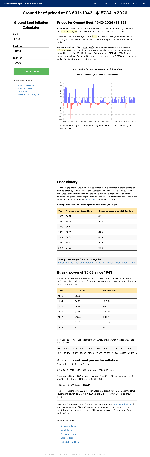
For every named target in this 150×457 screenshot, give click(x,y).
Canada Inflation (68, 426)
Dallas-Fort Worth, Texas (107, 262)
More (145, 3)
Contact (86, 454)
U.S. (96, 3)
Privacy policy (98, 454)
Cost (15, 34)
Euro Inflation (67, 438)
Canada (105, 3)
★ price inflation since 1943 (24, 3)
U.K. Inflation (67, 430)
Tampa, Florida (24, 91)
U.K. (115, 3)
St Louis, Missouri (26, 85)
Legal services (65, 262)
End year (17, 58)
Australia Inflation (69, 434)
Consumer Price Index (122, 404)
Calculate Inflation (31, 72)
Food (124, 262)
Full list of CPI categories (29, 94)
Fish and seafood (84, 262)
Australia (125, 3)
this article (90, 199)
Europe (136, 3)
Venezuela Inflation (70, 442)
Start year (18, 46)
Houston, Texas (25, 88)
